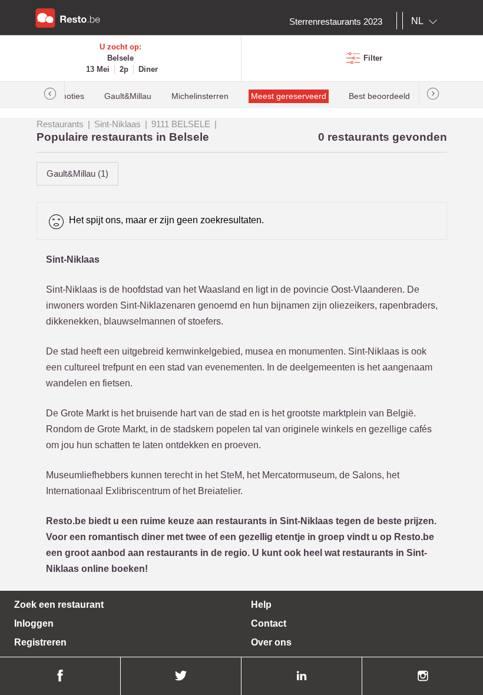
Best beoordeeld (379, 96)
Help (261, 605)
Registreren (40, 642)
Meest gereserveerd (288, 96)
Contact (268, 623)
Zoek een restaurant (59, 605)
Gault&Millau (127, 96)
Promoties (65, 96)
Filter (372, 58)
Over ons (271, 642)
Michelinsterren (200, 96)
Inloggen (34, 623)
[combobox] (426, 21)
